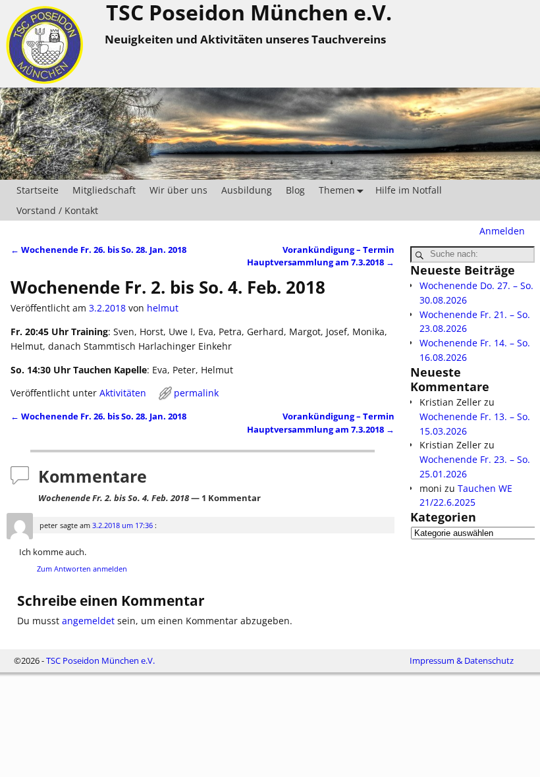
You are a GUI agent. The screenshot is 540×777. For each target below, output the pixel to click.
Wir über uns (178, 190)
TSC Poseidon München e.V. (100, 660)
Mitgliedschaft (104, 190)
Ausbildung (246, 190)
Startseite (37, 190)
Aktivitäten (122, 393)
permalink (196, 393)
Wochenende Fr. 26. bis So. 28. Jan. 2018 (98, 249)
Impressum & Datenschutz (462, 660)
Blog (295, 190)
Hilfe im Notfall (408, 190)
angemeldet (88, 620)
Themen (337, 190)
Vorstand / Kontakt (57, 210)
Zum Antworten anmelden (82, 569)
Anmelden (502, 231)
